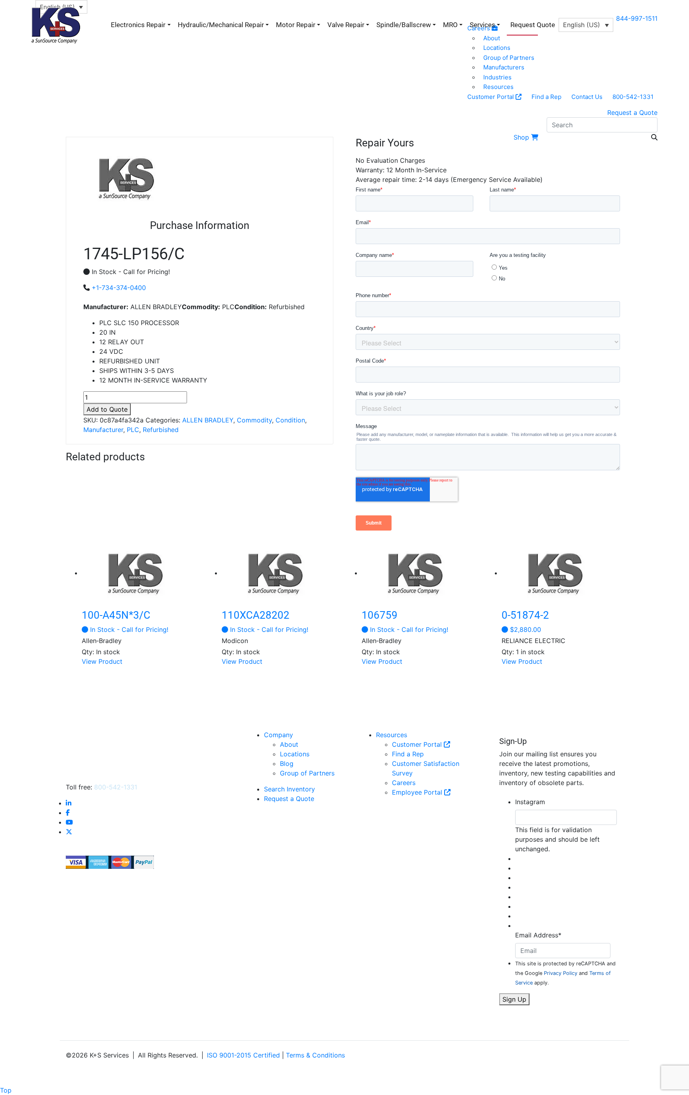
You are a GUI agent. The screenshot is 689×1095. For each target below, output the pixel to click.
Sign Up (514, 999)
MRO (450, 25)
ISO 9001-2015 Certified (243, 1055)
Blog (286, 763)
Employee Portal (418, 792)
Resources (498, 87)
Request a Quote (632, 112)
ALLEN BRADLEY (207, 420)
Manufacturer (103, 430)
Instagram (530, 802)
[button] (586, 25)
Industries (497, 77)
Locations (294, 754)
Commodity (254, 420)
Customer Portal (491, 97)
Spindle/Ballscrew (403, 25)
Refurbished (161, 430)
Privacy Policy (560, 973)
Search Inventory (289, 789)
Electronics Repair (138, 25)
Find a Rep (546, 97)
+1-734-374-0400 (119, 288)
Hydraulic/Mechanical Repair (221, 25)
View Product (102, 661)
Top (6, 1090)
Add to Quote (107, 409)
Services (482, 25)
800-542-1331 (633, 97)
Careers (403, 783)
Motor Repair (295, 25)
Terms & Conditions (315, 1055)
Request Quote (532, 25)
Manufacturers (503, 67)
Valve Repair (345, 25)
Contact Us (586, 97)
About (289, 744)
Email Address (538, 935)
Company (278, 735)
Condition (290, 420)
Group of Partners (508, 57)
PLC (133, 430)
